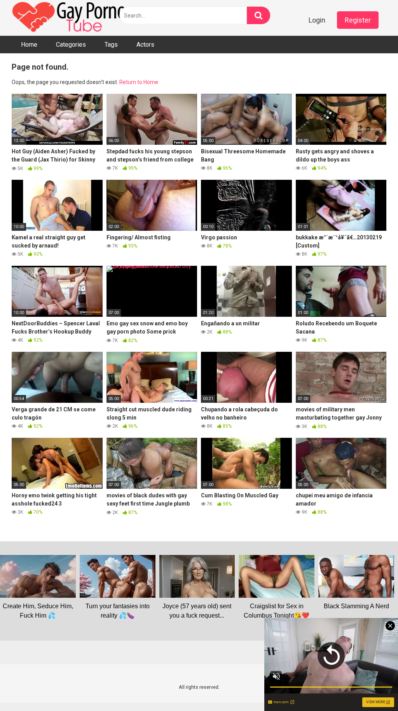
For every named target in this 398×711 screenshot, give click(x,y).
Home (29, 44)
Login (317, 20)
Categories (71, 44)
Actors (145, 44)
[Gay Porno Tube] (70, 18)
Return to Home (138, 82)
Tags (111, 44)
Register (358, 20)
